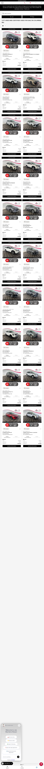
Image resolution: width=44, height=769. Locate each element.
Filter (33, 16)
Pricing (7, 58)
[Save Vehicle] (20, 50)
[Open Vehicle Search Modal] (35, 2)
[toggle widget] (41, 764)
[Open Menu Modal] (41, 2)
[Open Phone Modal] (25, 2)
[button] (42, 10)
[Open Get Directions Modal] (30, 2)
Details (16, 58)
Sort (13, 16)
